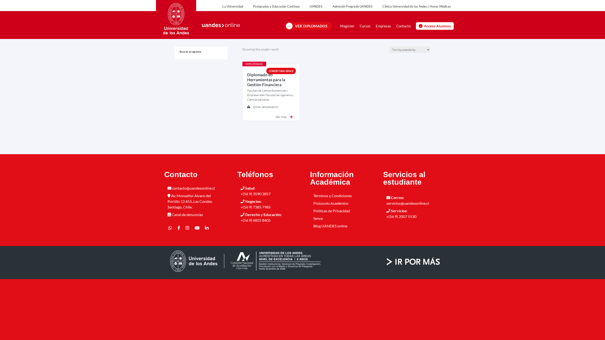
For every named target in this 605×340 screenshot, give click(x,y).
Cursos (365, 26)
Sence (318, 218)
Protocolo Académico (330, 203)
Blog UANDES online (330, 226)
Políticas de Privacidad (331, 210)
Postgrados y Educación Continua (276, 6)
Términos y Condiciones (332, 195)
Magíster (347, 26)
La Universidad (232, 6)
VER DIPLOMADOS (311, 26)
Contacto (403, 26)
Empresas (383, 26)
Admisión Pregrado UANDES (353, 6)
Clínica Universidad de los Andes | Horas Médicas (416, 6)
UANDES (316, 6)
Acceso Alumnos (437, 26)
